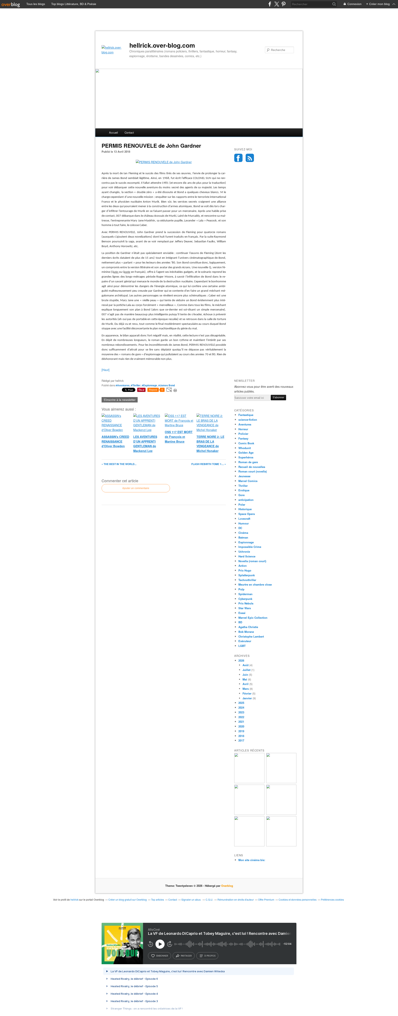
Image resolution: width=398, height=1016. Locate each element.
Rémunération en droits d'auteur (235, 899)
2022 (241, 717)
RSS (250, 158)
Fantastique (245, 415)
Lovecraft (244, 519)
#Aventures (123, 385)
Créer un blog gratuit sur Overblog (127, 899)
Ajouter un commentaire (135, 488)
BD (240, 622)
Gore (241, 495)
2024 (241, 707)
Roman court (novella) (252, 471)
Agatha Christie (248, 627)
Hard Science (246, 556)
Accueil (113, 132)
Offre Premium (266, 899)
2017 (241, 740)
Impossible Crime (249, 547)
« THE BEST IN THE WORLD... (119, 464)
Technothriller (247, 580)
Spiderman (245, 594)
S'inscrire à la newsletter (120, 399)
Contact (129, 132)
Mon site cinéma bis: (251, 860)
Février (247, 693)
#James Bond (166, 385)
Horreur (243, 429)
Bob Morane (246, 632)
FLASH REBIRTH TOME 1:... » (208, 464)
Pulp (241, 589)
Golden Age (246, 452)
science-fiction (247, 420)
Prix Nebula (245, 603)
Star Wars (244, 608)
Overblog (227, 886)
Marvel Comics (247, 481)
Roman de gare (248, 462)
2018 (241, 736)
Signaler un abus (191, 899)
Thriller (243, 486)
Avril (246, 684)
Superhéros (245, 457)
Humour (243, 523)
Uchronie (244, 551)
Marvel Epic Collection (252, 618)
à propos (209, 955)
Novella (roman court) (252, 561)
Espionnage (246, 542)
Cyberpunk (245, 599)
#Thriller (136, 385)
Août (246, 665)
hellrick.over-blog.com (162, 45)
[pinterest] (283, 4)
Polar (241, 504)
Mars (246, 689)
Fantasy (243, 438)
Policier (243, 434)
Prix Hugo (244, 570)
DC (240, 528)
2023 (241, 712)
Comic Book (246, 443)
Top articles (157, 899)
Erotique (243, 490)
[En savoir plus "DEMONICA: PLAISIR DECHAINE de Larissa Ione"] (249, 845)
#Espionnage (149, 385)
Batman (243, 537)
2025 (241, 703)
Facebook (238, 158)
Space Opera (246, 514)
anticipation (246, 500)
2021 (241, 722)
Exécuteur (244, 641)
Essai (241, 613)
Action (242, 566)
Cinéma (243, 533)
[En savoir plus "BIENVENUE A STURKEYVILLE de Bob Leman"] (249, 782)
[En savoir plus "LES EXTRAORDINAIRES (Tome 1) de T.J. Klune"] (281, 814)
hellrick (74, 899)
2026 (241, 660)
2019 (241, 731)
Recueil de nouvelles (251, 467)
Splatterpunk (246, 575)
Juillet (246, 670)
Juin (245, 675)
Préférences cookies (332, 899)
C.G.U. (209, 899)
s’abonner (162, 955)
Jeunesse (244, 476)
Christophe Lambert (251, 636)
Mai (245, 679)
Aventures (244, 424)
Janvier (247, 698)
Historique (245, 509)
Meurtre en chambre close (255, 584)
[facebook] (269, 4)
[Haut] (105, 370)
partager (186, 955)
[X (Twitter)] (276, 4)
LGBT (242, 646)
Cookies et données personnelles (298, 899)
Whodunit (244, 448)
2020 (241, 726)
